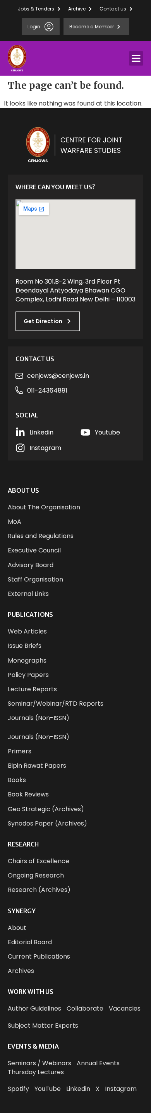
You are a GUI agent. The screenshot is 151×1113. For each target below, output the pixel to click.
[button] (136, 58)
